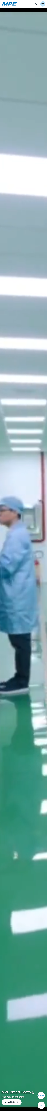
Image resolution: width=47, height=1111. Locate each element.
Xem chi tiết (10, 1102)
